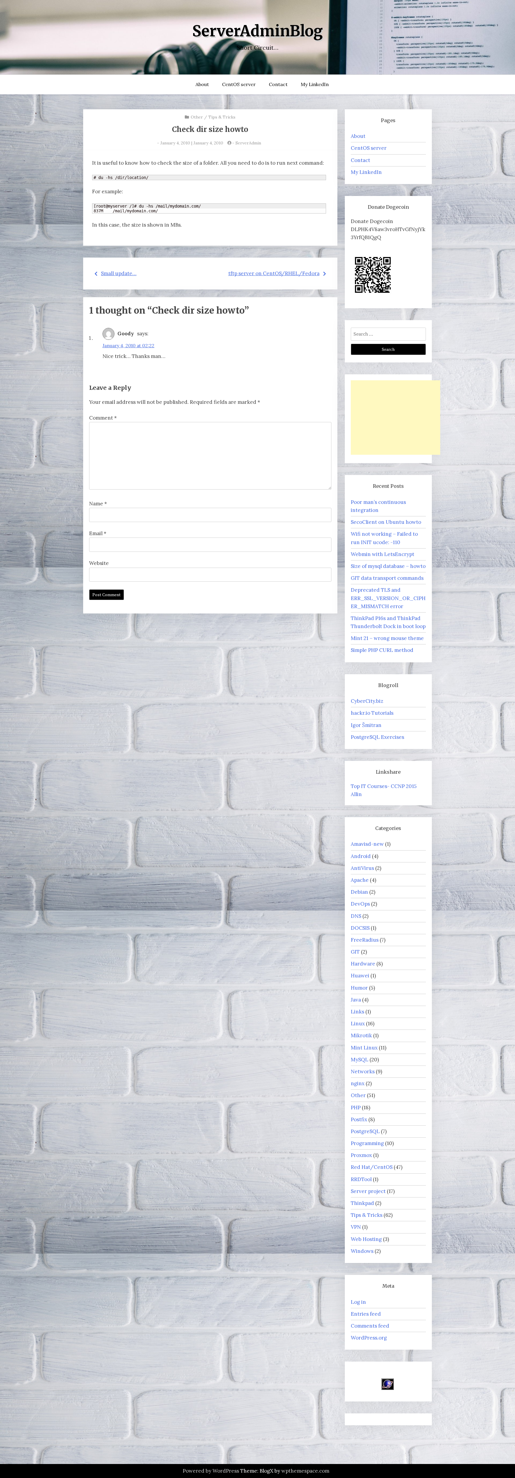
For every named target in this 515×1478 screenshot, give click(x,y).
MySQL (359, 1059)
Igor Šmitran (366, 725)
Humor (359, 988)
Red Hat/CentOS (372, 1167)
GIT (355, 952)
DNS (356, 916)
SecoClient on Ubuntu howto (386, 522)
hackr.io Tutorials (372, 713)
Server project (368, 1191)
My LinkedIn (315, 84)
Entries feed (366, 1314)
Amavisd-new (367, 844)
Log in (358, 1302)
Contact (278, 84)
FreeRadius (365, 940)
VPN (356, 1227)
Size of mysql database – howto (388, 566)
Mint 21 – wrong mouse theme (387, 638)
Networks (363, 1071)
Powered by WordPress (211, 1471)
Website (99, 563)
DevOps (360, 904)
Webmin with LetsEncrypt (382, 554)
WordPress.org (369, 1337)
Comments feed (370, 1326)
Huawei (360, 975)
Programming (367, 1143)
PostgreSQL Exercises (377, 737)
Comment (103, 418)
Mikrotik (361, 1035)
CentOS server (239, 84)
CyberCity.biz (367, 701)
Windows (362, 1251)
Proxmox (361, 1155)
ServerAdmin (248, 143)
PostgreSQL (365, 1131)
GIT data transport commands (387, 578)
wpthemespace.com (305, 1471)
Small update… (118, 273)
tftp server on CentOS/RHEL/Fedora (273, 273)
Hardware (363, 963)
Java (356, 999)
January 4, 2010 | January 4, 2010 (191, 143)
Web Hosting (366, 1239)
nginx (357, 1083)
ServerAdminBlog (257, 31)
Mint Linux (364, 1047)
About (202, 84)
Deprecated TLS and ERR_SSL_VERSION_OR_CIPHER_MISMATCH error (388, 598)
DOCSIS (360, 928)
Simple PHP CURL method (382, 650)
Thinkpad (362, 1203)
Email (97, 533)
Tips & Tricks (221, 117)
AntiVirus (362, 868)
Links (357, 1011)
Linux (358, 1023)
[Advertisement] (395, 417)
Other (197, 117)
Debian (359, 892)
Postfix (359, 1119)
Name (98, 503)
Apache (360, 880)
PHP (356, 1107)
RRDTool (361, 1179)
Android (361, 856)
